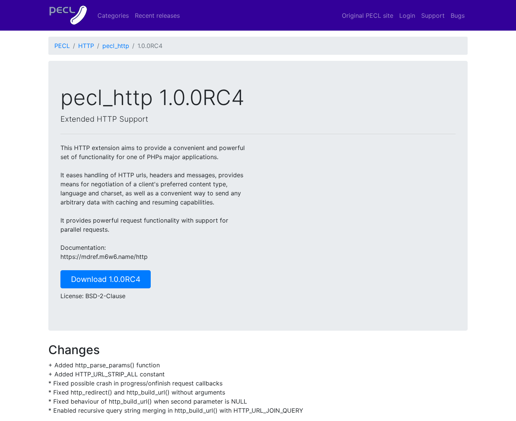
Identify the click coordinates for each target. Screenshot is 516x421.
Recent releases (157, 15)
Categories (113, 15)
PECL (62, 46)
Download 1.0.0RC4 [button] (106, 279)
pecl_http (115, 46)
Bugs (458, 15)
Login (407, 15)
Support (433, 15)
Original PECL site (367, 15)
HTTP (86, 46)
